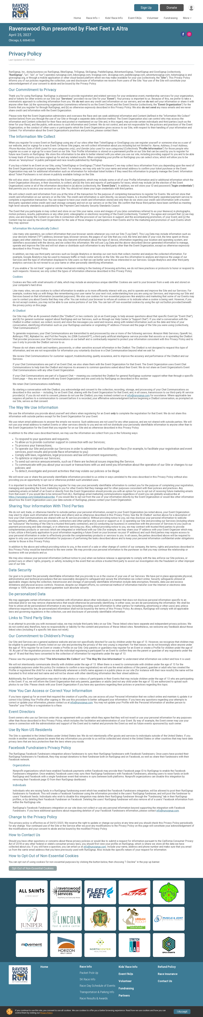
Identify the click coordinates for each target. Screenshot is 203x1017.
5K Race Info (87, 979)
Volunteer (152, 18)
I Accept (182, 1011)
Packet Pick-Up (89, 972)
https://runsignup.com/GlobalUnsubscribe (32, 496)
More (186, 18)
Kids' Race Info (114, 18)
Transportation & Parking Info (97, 992)
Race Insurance (167, 974)
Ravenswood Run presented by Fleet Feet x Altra (68, 28)
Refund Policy (167, 966)
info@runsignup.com (138, 395)
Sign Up (146, 8)
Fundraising (171, 18)
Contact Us (165, 981)
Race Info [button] (92, 18)
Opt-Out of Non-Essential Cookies (33, 868)
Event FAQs (134, 18)
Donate (172, 8)
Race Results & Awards (94, 998)
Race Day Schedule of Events (97, 985)
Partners (124, 995)
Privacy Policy (46, 1013)
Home (77, 18)
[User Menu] (191, 8)
